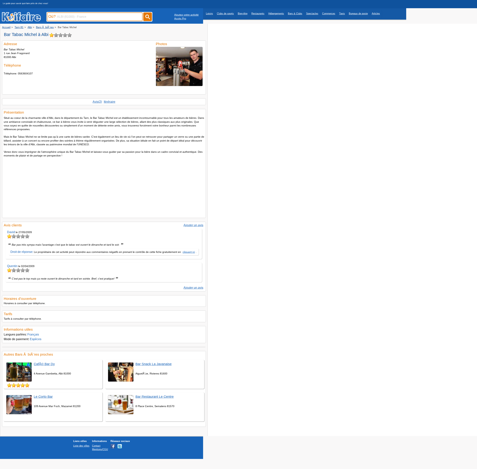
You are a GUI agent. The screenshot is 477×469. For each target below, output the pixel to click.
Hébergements (276, 13)
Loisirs (209, 13)
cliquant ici (189, 251)
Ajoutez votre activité (186, 14)
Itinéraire (109, 101)
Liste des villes (81, 445)
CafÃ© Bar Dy (44, 364)
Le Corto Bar (43, 397)
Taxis (342, 13)
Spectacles (312, 13)
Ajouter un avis (193, 225)
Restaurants (257, 13)
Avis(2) (97, 101)
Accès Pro (180, 18)
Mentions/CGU (100, 449)
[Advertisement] (104, 186)
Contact (96, 445)
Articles (376, 13)
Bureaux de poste (358, 13)
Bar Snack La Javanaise (153, 364)
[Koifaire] (21, 20)
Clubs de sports (225, 13)
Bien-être (242, 13)
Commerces (328, 13)
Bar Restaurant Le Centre (154, 397)
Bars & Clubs (295, 13)
